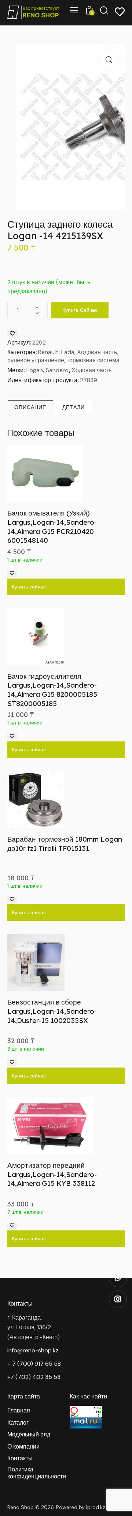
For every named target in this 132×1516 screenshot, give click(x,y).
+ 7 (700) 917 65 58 (34, 1363)
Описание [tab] (30, 407)
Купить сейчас (80, 310)
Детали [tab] (73, 407)
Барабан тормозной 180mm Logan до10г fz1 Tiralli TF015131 (64, 844)
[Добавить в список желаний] (12, 333)
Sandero (57, 370)
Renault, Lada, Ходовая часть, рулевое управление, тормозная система (63, 356)
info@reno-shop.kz (33, 1350)
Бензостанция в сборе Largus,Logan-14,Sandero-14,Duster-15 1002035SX (52, 1011)
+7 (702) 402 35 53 (33, 1377)
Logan (34, 370)
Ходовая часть (91, 370)
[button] (108, 60)
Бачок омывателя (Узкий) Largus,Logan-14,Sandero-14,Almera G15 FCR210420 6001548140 (52, 527)
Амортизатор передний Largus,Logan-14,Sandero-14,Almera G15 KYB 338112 (52, 1174)
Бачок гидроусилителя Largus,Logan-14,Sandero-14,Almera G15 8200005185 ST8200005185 (52, 690)
